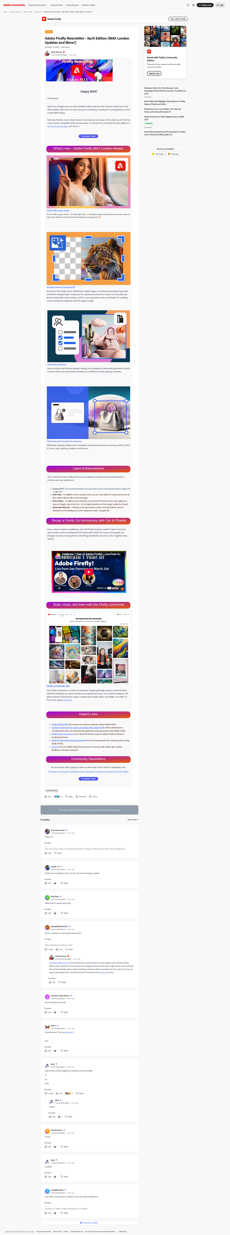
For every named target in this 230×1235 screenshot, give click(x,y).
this (103, 972)
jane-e (53, 1025)
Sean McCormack (58, 830)
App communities (15, 12)
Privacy (65, 1231)
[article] (89, 842)
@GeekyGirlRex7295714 (60, 963)
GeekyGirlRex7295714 (59, 926)
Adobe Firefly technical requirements (68, 740)
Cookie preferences (77, 1231)
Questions (38, 12)
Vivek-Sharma (56, 52)
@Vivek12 (69, 1032)
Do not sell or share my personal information (100, 1231)
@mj (53, 1064)
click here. (67, 700)
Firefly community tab (58, 685)
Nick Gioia (55, 896)
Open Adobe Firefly (178, 19)
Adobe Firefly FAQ (60, 724)
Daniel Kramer (56, 1130)
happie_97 (55, 866)
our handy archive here (57, 126)
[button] (205, 5)
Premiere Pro (111, 771)
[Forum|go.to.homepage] (14, 5)
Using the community (43, 1231)
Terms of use (57, 1231)
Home (5, 12)
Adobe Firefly (28, 12)
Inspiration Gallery (88, 5)
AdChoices (123, 1231)
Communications (51, 790)
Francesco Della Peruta (60, 995)
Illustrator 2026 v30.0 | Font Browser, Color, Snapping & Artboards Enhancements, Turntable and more (165, 91)
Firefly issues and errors (62, 734)
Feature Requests (72, 5)
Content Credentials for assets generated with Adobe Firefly (78, 727)
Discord (55, 746)
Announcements (57, 5)
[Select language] (193, 5)
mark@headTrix (57, 1190)
